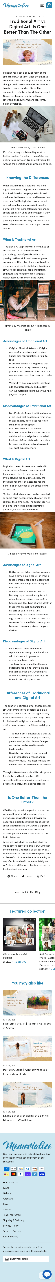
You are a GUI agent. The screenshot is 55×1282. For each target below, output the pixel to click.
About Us (8, 1198)
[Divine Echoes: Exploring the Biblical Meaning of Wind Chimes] (27, 1094)
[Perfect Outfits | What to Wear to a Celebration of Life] (27, 1048)
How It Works (10, 1182)
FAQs (6, 1187)
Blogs (6, 1204)
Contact (7, 1209)
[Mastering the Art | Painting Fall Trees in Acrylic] (27, 1002)
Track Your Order (12, 1214)
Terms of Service (12, 1231)
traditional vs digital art (27, 17)
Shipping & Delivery (13, 1220)
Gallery (7, 1193)
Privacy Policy (11, 1225)
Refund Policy (10, 1236)
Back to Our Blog (30, 892)
